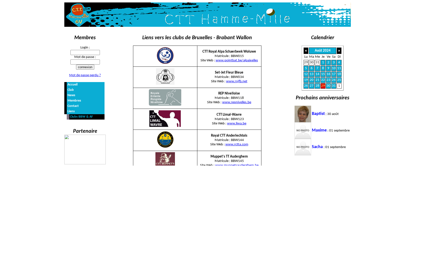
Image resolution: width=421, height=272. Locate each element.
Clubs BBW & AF (81, 117)
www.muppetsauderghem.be (236, 165)
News (71, 95)
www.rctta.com (236, 144)
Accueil (72, 84)
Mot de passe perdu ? (85, 75)
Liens (71, 111)
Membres (74, 101)
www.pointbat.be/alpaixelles (237, 60)
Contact (73, 106)
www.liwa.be (236, 123)
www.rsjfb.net (236, 81)
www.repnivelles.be (236, 102)
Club (70, 90)
